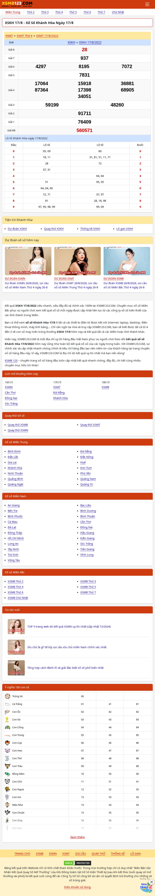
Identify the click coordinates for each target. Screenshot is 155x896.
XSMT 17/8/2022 (47, 35)
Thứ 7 (101, 12)
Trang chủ (22, 853)
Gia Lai (12, 462)
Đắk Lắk (13, 457)
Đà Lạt (12, 527)
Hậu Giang (87, 532)
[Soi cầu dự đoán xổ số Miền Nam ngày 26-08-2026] (28, 261)
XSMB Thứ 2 (15, 581)
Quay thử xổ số (15, 415)
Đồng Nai (11, 398)
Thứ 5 (73, 12)
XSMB (105, 387)
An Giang (14, 505)
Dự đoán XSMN (15, 278)
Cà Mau (12, 521)
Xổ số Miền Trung (16, 442)
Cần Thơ (10, 392)
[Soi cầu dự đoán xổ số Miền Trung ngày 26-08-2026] (77, 261)
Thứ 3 (45, 12)
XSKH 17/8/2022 (90, 42)
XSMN (9, 387)
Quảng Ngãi (15, 484)
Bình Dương (88, 511)
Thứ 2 (30, 12)
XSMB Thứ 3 (88, 581)
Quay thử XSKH (54, 228)
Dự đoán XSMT (64, 278)
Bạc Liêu (85, 505)
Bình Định (14, 451)
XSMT (9, 35)
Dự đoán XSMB (114, 278)
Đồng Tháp (15, 532)
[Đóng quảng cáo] (152, 882)
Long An (13, 543)
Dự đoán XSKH (17, 228)
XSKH (71, 42)
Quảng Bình (15, 479)
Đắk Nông (86, 457)
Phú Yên (85, 473)
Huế (83, 462)
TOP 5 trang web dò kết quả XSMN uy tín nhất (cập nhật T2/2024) (69, 626)
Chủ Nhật (118, 12)
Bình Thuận (87, 516)
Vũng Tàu (14, 560)
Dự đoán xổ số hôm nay (22, 240)
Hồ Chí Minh (16, 538)
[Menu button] (147, 4)
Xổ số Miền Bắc (15, 572)
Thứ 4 (59, 12)
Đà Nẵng (59, 392)
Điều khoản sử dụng (77, 887)
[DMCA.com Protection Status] (77, 863)
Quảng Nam (88, 479)
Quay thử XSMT (90, 424)
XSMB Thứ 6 (15, 592)
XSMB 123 (11, 360)
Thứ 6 (87, 12)
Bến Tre (12, 511)
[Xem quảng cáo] (146, 887)
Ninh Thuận (15, 473)
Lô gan (135, 853)
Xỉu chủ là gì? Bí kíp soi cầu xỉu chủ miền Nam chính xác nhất (66, 647)
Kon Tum (86, 468)
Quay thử (98, 853)
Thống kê (118, 853)
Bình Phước (15, 516)
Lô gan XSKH (124, 228)
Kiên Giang (87, 538)
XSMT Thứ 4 (24, 35)
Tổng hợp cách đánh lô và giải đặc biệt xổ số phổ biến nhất (65, 668)
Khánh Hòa (60, 398)
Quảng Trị (86, 484)
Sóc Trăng (11, 403)
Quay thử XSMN (18, 430)
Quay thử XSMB (18, 424)
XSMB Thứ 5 (88, 587)
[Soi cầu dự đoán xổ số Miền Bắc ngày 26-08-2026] (127, 261)
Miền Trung (12, 12)
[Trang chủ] (17, 4)
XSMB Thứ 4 (15, 587)
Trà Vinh (13, 554)
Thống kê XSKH (90, 228)
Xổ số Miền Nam (15, 496)
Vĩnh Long (87, 554)
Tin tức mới (12, 610)
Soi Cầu (80, 853)
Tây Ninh (13, 549)
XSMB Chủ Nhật (18, 598)
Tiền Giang (87, 549)
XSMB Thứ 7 (88, 592)
